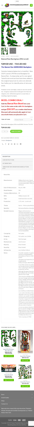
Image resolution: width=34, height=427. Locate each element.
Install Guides (5, 397)
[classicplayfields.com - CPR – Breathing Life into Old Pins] (16, 5)
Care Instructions (8, 160)
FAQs (2, 400)
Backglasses (15, 56)
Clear (31, 117)
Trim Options (5, 119)
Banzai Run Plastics (25, 382)
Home (3, 56)
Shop (7, 56)
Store (2, 394)
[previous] (3, 28)
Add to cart (16, 131)
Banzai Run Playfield (25, 356)
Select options (9, 355)
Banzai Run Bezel (9, 374)
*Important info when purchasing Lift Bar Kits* (16, 167)
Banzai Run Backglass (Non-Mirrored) (8, 350)
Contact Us (4, 404)
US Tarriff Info (7, 163)
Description (6, 156)
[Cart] (31, 5)
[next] (30, 28)
